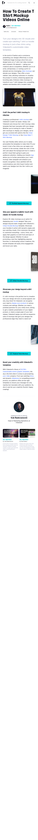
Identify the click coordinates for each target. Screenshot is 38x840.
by (11, 27)
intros (32, 376)
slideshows (15, 378)
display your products (19, 303)
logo (32, 155)
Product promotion (24, 31)
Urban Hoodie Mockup (10, 226)
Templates (6, 31)
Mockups (13, 31)
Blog (8, 25)
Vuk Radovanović (19, 418)
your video (6, 376)
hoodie (16, 221)
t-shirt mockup (24, 119)
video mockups (27, 71)
